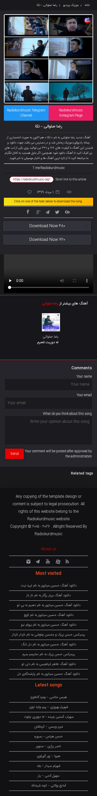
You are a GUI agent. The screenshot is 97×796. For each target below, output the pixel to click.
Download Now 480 (47, 226)
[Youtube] (47, 561)
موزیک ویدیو (71, 5)
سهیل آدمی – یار (48, 776)
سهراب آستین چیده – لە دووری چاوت (48, 717)
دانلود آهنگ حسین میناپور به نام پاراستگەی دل (48, 674)
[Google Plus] (37, 211)
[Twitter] (57, 211)
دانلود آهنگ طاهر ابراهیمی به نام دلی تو (48, 664)
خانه (87, 5)
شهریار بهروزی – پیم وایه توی (48, 707)
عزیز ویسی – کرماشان (48, 727)
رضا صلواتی (50, 304)
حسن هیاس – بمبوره (48, 736)
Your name (84, 376)
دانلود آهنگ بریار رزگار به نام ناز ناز (48, 595)
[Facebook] (27, 211)
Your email (84, 395)
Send (14, 454)
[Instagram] (27, 561)
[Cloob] (67, 211)
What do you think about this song (67, 413)
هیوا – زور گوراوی (48, 756)
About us (48, 549)
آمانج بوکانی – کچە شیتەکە (48, 786)
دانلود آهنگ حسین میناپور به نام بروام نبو (48, 625)
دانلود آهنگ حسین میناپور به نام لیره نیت (49, 585)
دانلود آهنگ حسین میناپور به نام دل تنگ (48, 644)
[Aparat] (57, 561)
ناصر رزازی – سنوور (48, 746)
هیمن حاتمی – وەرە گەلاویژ (48, 697)
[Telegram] (47, 211)
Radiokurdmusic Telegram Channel (26, 113)
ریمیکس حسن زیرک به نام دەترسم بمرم (48, 654)
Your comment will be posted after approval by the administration (58, 454)
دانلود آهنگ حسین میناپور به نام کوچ (48, 615)
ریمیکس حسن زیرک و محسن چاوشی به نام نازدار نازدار (48, 635)
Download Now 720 (47, 239)
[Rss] (67, 561)
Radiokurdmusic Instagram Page (71, 113)
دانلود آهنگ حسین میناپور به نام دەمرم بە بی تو (48, 605)
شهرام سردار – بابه (48, 766)
